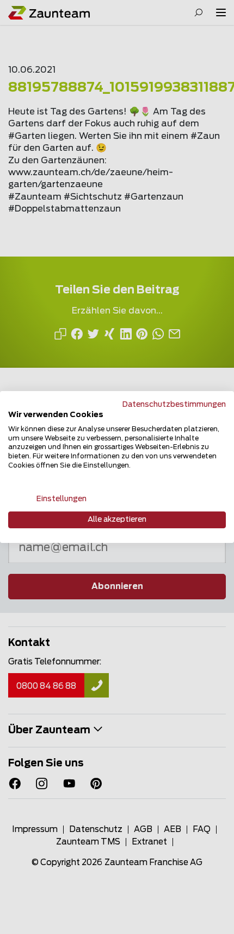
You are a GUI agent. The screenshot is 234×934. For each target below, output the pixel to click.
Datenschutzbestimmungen (174, 404)
